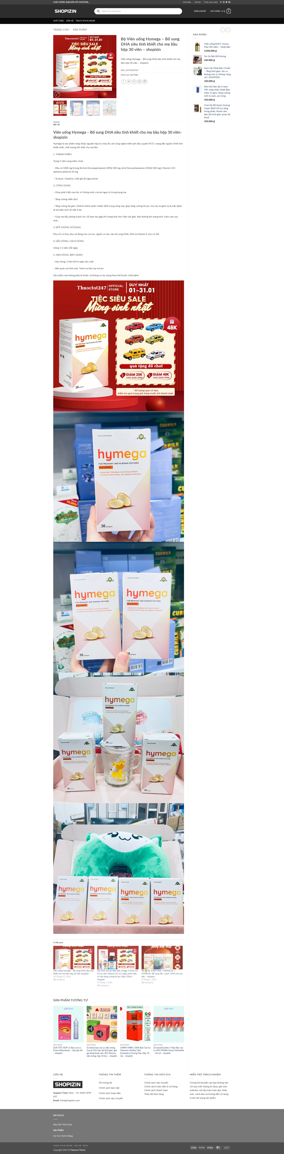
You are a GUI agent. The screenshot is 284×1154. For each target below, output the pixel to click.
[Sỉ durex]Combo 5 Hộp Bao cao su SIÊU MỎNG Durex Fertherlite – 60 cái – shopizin (169, 1050)
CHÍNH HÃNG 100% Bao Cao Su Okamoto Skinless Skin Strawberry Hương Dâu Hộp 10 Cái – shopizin (135, 1052)
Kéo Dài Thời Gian (62, 1124)
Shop (85, 1145)
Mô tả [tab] (56, 125)
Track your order (211, 2)
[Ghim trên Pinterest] (139, 81)
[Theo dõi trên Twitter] (226, 2)
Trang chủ (61, 29)
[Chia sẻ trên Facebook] (123, 81)
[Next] (111, 66)
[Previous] (58, 66)
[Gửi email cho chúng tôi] (229, 2)
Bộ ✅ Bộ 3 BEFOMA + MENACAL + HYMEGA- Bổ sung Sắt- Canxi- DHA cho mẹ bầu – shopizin (162, 974)
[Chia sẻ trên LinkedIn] (144, 81)
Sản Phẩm (80, 29)
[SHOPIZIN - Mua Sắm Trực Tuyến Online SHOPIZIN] (65, 11)
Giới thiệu (187, 2)
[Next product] (222, 29)
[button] (200, 11)
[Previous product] (228, 29)
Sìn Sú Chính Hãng (63, 1136)
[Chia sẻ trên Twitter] (128, 81)
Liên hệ (198, 2)
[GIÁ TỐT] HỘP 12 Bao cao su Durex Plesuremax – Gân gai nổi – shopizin (67, 1050)
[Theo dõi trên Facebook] (221, 2)
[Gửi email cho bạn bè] (134, 81)
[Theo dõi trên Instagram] (224, 2)
